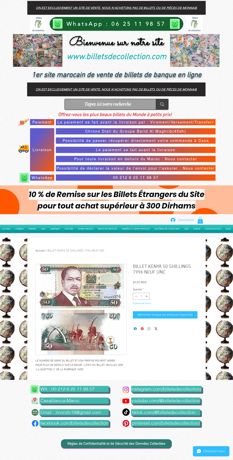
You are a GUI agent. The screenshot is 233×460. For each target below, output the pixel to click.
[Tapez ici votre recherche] (162, 104)
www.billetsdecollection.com (116, 57)
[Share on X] (156, 329)
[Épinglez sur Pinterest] (142, 329)
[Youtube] (126, 401)
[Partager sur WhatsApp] (149, 329)
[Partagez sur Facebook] (135, 329)
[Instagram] (126, 390)
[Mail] (35, 412)
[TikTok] (126, 412)
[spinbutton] (141, 296)
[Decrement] (135, 296)
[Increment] (147, 296)
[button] (200, 220)
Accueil (40, 251)
